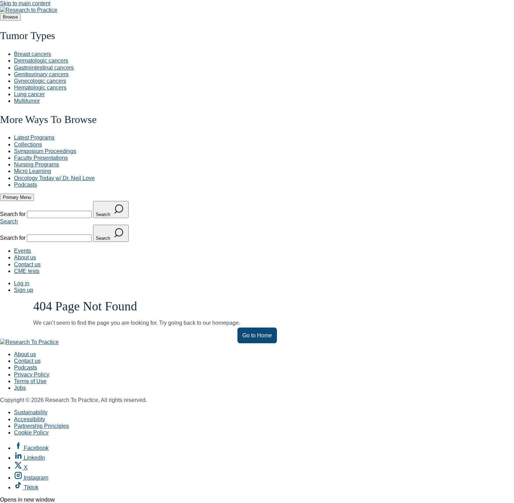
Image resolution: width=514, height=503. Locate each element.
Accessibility (29, 419)
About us (25, 257)
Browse (10, 17)
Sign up (23, 290)
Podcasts (25, 368)
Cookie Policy (31, 433)
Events (22, 251)
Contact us (27, 264)
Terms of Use (30, 381)
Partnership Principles (41, 426)
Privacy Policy (31, 375)
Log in (21, 283)
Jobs (20, 388)
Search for (13, 214)
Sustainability (31, 412)
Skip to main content (25, 3)
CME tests (27, 271)
